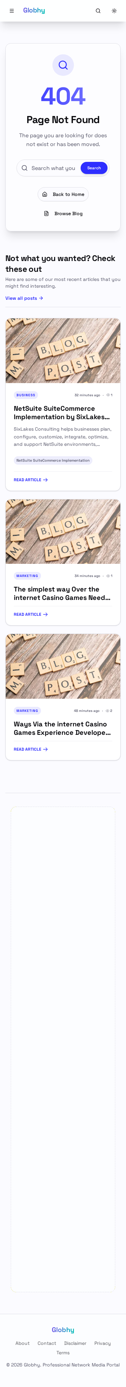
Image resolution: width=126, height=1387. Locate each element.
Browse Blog (68, 213)
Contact (47, 1343)
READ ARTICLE (27, 480)
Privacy (102, 1343)
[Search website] (98, 11)
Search (94, 168)
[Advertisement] (63, 1049)
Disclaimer (75, 1343)
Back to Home (68, 194)
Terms (63, 1353)
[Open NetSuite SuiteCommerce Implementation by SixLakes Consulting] (63, 350)
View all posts (21, 298)
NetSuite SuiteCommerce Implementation (53, 460)
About (22, 1343)
